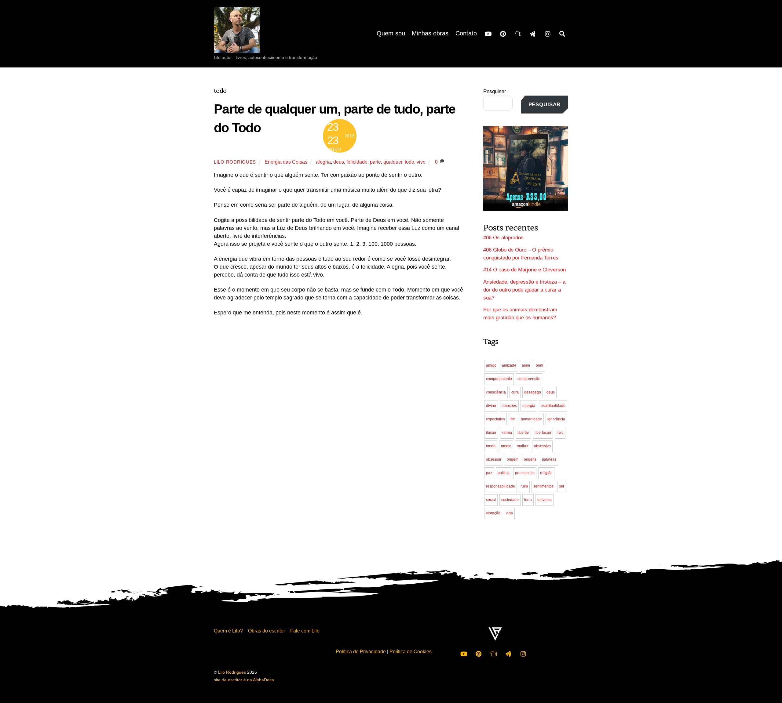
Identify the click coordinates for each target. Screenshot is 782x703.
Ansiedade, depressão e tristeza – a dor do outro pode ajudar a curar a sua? (524, 290)
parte (375, 162)
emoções (509, 406)
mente (506, 446)
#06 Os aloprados (503, 238)
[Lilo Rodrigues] (237, 47)
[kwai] (518, 33)
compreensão (528, 379)
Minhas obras (430, 33)
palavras (549, 459)
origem (512, 459)
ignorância (556, 419)
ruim (524, 486)
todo (409, 162)
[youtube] (488, 33)
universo (544, 500)
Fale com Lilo (305, 630)
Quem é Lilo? (228, 630)
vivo (421, 162)
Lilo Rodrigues (235, 162)
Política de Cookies (410, 651)
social (491, 500)
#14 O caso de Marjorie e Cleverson (524, 270)
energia (528, 406)
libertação (543, 432)
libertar (523, 432)
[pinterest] (503, 33)
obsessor (493, 459)
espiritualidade (553, 406)
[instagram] (548, 33)
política (504, 473)
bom (539, 365)
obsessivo (542, 446)
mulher (522, 446)
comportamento (499, 379)
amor (526, 365)
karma (507, 432)
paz (489, 473)
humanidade (531, 419)
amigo (491, 365)
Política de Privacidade (361, 651)
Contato (466, 33)
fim (512, 419)
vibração (493, 513)
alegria (323, 162)
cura (515, 392)
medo (490, 446)
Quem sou (391, 33)
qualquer (392, 162)
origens (530, 459)
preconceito (525, 473)
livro (560, 432)
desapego (532, 392)
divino (491, 406)
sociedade (510, 500)
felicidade (356, 162)
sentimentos (543, 486)
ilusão (491, 432)
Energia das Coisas (286, 162)
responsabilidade (500, 486)
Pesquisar (494, 91)
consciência (496, 392)
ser (561, 486)
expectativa (495, 419)
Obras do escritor (266, 630)
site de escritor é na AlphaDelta (244, 680)
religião (546, 473)
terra (528, 500)
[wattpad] (533, 33)
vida (509, 513)
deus (338, 162)
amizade (509, 365)
